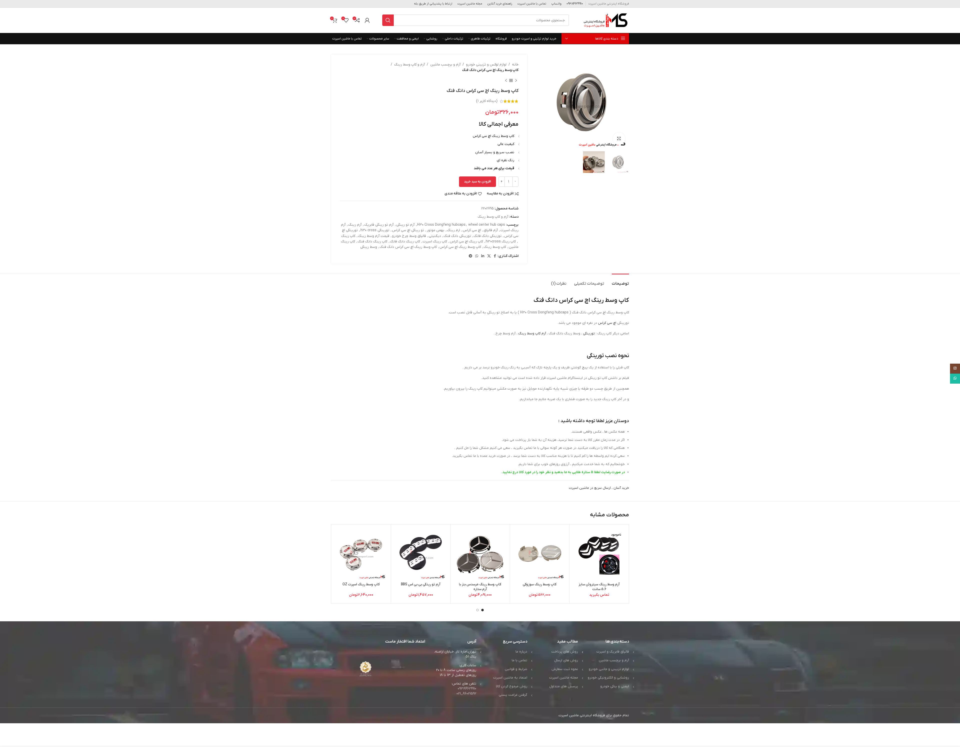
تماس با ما (519, 660)
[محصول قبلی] (516, 80)
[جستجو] (388, 20)
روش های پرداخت (564, 651)
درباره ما (521, 651)
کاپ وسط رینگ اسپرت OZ (361, 584)
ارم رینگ (453, 230)
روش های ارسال (566, 660)
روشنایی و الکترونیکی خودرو (608, 677)
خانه (515, 64)
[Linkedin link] (483, 256)
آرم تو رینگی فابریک (379, 224)
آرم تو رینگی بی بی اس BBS (420, 584)
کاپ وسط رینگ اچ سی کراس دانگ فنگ (408, 247)
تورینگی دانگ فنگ (457, 236)
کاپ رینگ (348, 236)
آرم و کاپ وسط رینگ (409, 64)
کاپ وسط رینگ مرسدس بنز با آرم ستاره (480, 587)
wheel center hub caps (486, 224)
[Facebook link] (495, 256)
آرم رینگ (355, 224)
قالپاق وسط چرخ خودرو (409, 236)
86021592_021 (466, 693)
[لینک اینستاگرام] (955, 369)
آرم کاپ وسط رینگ (532, 333)
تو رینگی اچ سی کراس (408, 230)
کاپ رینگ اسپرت (435, 241)
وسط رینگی (368, 247)
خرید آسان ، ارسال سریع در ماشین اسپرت (599, 488)
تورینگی (589, 333)
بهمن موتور (435, 230)
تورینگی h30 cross (374, 230)
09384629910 (467, 688)
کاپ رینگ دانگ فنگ (372, 241)
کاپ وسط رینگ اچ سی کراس (460, 247)
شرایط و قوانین (516, 669)
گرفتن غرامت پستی (513, 695)
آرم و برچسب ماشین (445, 64)
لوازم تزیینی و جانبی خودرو (609, 669)
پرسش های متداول (563, 686)
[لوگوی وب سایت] (605, 20)
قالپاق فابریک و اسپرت (612, 651)
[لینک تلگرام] (470, 256)
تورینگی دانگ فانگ (488, 236)
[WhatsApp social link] (477, 256)
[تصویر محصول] (599, 554)
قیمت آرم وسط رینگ (373, 236)
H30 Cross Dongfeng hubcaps (441, 224)
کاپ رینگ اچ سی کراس (466, 241)
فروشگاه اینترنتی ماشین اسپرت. (581, 715)
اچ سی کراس (472, 230)
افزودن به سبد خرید (477, 181)
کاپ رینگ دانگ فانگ (405, 241)
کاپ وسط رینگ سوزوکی (539, 584)
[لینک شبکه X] (489, 256)
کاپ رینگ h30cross (501, 241)
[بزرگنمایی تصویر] (619, 138)
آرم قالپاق (491, 230)
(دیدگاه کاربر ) (487, 101)
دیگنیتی (435, 236)
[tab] (620, 281)
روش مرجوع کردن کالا (511, 686)
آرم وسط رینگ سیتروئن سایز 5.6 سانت (599, 587)
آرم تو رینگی (405, 224)
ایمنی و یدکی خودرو (614, 686)
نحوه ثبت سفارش (565, 669)
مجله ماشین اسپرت (563, 677)
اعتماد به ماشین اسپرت (510, 677)
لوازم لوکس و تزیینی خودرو (486, 64)
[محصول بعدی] (506, 80)
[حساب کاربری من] (367, 20)
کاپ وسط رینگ (495, 247)
